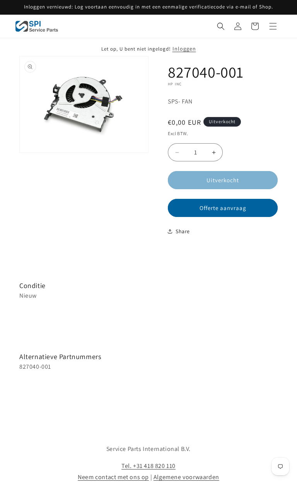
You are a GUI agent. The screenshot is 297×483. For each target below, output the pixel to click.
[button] (220, 26)
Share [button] (183, 231)
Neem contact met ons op (113, 477)
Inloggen (184, 48)
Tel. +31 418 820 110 (148, 466)
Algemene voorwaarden (186, 477)
